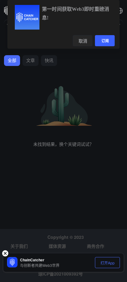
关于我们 (19, 246)
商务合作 (95, 246)
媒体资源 (57, 246)
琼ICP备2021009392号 (60, 274)
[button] (119, 10)
